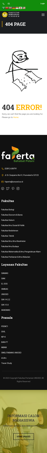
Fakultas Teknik (7, 236)
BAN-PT (4, 342)
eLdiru (3, 358)
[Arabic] (3, 8)
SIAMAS (4, 273)
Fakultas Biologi (7, 210)
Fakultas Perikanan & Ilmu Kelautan (15, 257)
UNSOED (4, 294)
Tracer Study (6, 363)
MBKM (4, 347)
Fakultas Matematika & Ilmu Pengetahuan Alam (21, 252)
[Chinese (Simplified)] (7, 8)
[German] (14, 8)
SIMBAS (4, 289)
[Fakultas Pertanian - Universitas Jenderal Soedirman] (10, 14)
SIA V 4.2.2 (5, 299)
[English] (10, 8)
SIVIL (3, 332)
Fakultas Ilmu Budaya (10, 246)
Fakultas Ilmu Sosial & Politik (12, 225)
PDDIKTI (4, 326)
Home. (16, 117)
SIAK (3, 278)
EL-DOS (4, 284)
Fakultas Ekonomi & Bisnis (12, 215)
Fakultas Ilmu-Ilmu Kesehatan (13, 241)
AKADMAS (5, 310)
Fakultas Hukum (7, 220)
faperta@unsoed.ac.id (14, 182)
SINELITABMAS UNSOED (11, 353)
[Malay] (24, 8)
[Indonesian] (17, 8)
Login (42, 3)
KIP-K (3, 337)
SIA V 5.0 (5, 305)
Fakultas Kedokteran (9, 231)
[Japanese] (20, 8)
